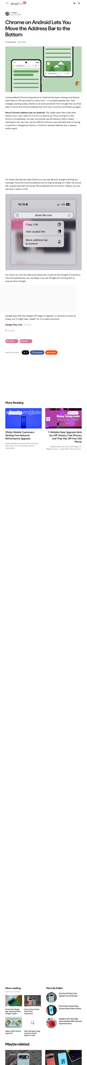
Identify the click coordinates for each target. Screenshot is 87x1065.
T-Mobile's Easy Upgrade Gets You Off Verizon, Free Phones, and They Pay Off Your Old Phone (65, 437)
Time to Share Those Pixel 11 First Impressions (31, 1011)
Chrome (27, 324)
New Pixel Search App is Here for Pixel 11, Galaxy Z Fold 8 (32, 1033)
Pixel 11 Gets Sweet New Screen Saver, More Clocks (70, 1007)
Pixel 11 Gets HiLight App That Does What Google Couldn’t (13, 1011)
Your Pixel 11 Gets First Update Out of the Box (68, 994)
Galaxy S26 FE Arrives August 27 (13, 1032)
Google (10, 330)
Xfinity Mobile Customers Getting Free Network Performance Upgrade (19, 435)
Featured (12, 1054)
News (51, 1054)
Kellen (14, 13)
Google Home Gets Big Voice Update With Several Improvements (70, 1021)
